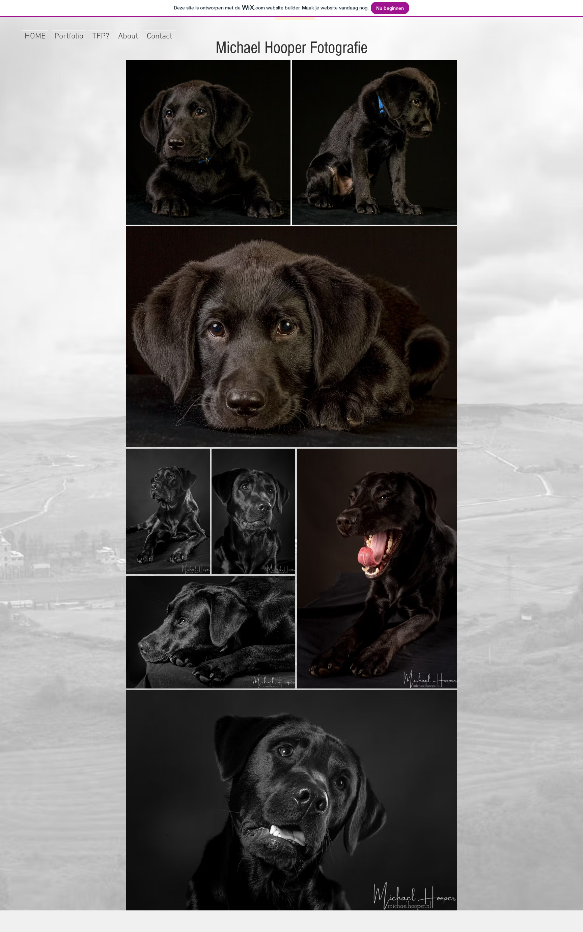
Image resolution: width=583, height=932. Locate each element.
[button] (69, 33)
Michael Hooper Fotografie (291, 47)
